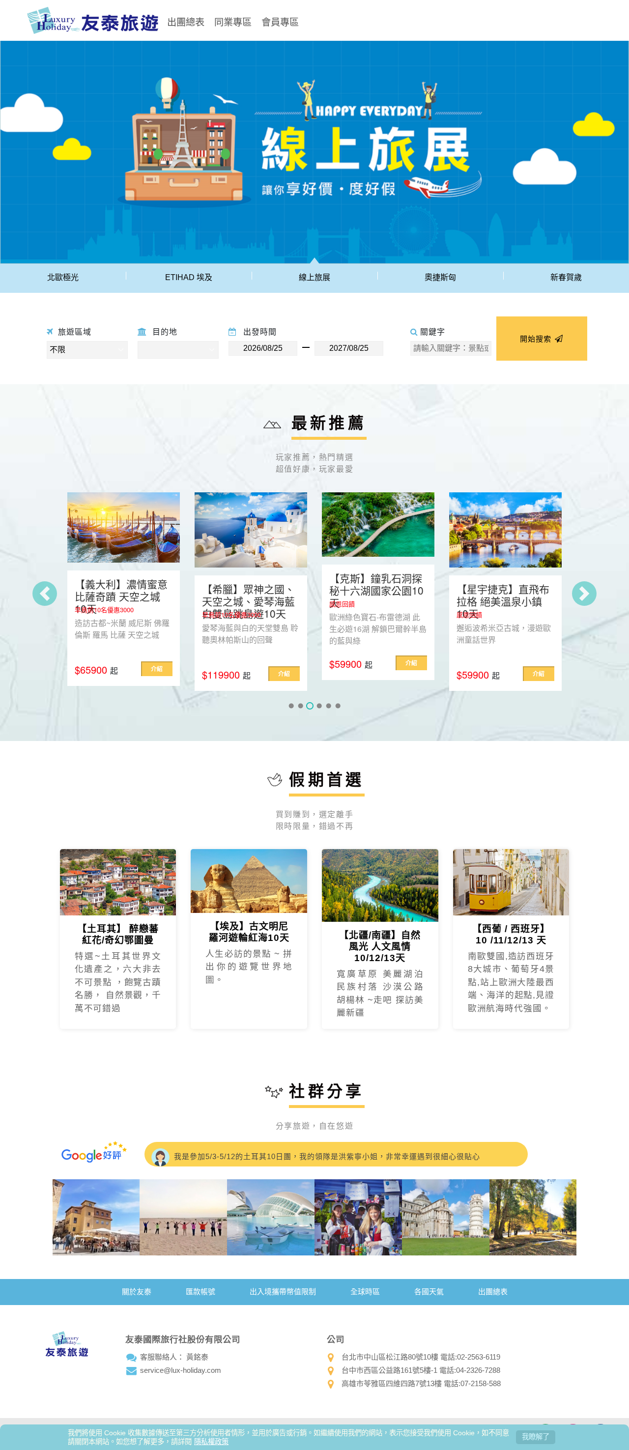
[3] (310, 706)
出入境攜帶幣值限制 (283, 1291)
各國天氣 (429, 1291)
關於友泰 (136, 1291)
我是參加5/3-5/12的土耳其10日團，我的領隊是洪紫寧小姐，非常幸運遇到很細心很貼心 (326, 1154)
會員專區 (280, 21)
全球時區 (365, 1291)
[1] (291, 706)
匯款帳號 (200, 1291)
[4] (319, 706)
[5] (328, 706)
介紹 (160, 673)
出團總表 (185, 21)
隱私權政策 (211, 1442)
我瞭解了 (535, 1437)
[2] (300, 706)
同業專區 (233, 21)
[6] (338, 706)
